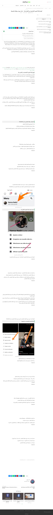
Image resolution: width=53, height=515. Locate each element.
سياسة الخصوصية (36, 510)
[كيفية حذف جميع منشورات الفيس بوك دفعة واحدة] (7, 496)
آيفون (36, 5)
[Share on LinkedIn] (15, 28)
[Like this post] (23, 28)
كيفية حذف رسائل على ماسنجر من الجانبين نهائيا (18, 67)
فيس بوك (31, 5)
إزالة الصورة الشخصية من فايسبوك (28, 38)
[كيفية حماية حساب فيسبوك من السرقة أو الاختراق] (18, 496)
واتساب (28, 5)
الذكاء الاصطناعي (21, 5)
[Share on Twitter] (19, 28)
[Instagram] (48, 2)
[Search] (2, 5)
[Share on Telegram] (11, 28)
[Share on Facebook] (21, 28)
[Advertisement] (18, 20)
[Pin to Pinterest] (17, 28)
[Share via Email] (9, 28)
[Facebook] (50, 2)
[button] (3, 498)
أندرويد (39, 5)
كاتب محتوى (29, 12)
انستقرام (34, 5)
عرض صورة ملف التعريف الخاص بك (28, 36)
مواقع (25, 5)
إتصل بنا (32, 510)
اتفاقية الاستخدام (22, 510)
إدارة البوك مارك (16, 510)
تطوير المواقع (17, 5)
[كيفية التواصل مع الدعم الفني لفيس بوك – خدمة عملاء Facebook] (29, 496)
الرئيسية (50, 8)
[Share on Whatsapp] (13, 28)
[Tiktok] (47, 2)
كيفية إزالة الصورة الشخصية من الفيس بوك (27, 33)
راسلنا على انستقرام (27, 510)
